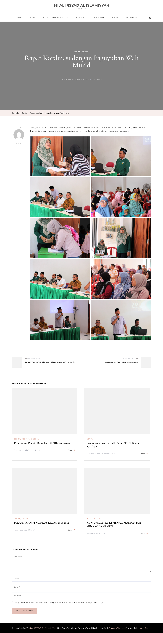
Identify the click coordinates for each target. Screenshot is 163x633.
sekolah (19, 143)
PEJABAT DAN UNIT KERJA (55, 18)
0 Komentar (97, 79)
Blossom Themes (117, 628)
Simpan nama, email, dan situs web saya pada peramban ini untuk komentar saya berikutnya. (59, 602)
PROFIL (32, 18)
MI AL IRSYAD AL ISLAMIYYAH (81, 5)
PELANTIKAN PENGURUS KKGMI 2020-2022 (41, 522)
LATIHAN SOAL (132, 18)
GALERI (115, 18)
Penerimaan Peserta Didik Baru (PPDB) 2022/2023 (42, 443)
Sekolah (37, 439)
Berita (77, 52)
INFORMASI (99, 18)
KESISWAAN (81, 18)
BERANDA (19, 18)
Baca (70, 450)
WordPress (145, 628)
